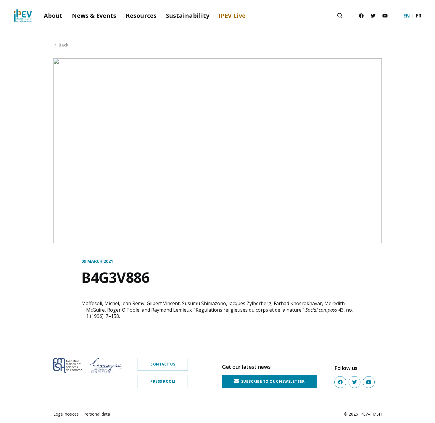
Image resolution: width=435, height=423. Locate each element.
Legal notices (66, 414)
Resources (141, 16)
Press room (162, 381)
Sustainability (187, 16)
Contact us (162, 364)
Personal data (96, 414)
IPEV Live (232, 16)
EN (406, 15)
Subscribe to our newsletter (272, 381)
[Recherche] (340, 16)
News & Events (94, 16)
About (53, 16)
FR (418, 15)
